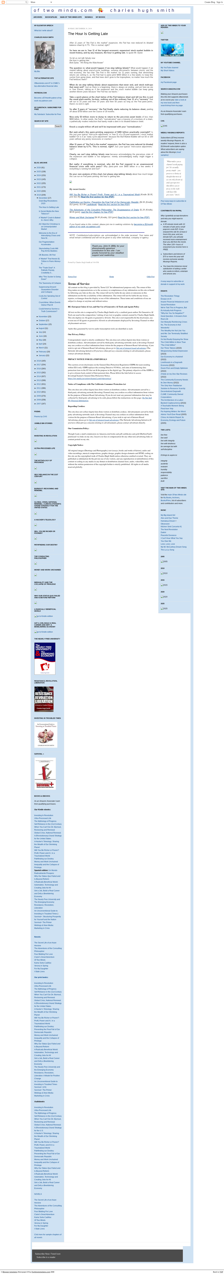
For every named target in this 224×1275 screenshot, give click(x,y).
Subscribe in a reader (46, 1257)
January (42, 355)
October (42, 320)
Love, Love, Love (168, 544)
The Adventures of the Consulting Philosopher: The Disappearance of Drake (104, 210)
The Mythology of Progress (45, 821)
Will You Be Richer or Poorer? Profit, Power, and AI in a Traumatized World (46, 1145)
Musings (89, 17)
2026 (39, 168)
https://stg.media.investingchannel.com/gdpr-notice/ (89, 378)
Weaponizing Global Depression (174, 351)
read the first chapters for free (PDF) (97, 212)
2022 (39, 183)
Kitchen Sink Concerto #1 (171, 527)
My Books (100, 17)
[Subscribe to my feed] (36, 1257)
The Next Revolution (169, 529)
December (43, 198)
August (41, 328)
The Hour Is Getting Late (49, 207)
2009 (39, 396)
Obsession (165, 524)
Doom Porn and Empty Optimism (174, 368)
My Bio (37, 71)
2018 (39, 361)
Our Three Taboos (168, 348)
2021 (39, 187)
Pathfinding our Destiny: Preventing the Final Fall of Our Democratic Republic (47, 1029)
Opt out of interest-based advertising (131, 348)
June (41, 336)
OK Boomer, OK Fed (47, 255)
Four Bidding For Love (43, 954)
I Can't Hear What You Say (172, 538)
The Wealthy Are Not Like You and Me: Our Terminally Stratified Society (174, 333)
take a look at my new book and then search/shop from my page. (173, 103)
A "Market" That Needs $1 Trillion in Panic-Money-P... (50, 261)
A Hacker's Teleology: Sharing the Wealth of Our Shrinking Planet (46, 844)
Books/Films (51, 17)
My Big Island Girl (168, 515)
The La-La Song (167, 550)
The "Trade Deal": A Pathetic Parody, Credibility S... (47, 270)
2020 (39, 191)
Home (111, 276)
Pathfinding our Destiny (44, 859)
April (40, 344)
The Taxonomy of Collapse (50, 283)
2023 (39, 179)
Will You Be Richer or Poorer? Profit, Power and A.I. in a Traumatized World (46, 853)
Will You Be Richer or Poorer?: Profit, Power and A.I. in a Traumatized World (46, 1021)
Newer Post (72, 276)
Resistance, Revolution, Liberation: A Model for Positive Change (47, 1076)
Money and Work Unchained (46, 862)
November (43, 317)
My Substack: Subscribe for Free (47, 114)
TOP (221, 1272)
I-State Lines (39, 971)
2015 (39, 373)
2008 (39, 400)
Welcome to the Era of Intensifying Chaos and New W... (49, 235)
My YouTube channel (169, 68)
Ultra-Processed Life (42, 818)
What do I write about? (43, 30)
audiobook (91, 204)
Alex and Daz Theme (169, 518)
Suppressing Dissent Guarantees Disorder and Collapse (49, 289)
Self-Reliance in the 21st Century (48, 824)
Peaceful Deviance (168, 535)
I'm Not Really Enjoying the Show (174, 339)
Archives (38, 17)
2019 (39, 195)
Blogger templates (10, 1272)
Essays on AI (166, 299)
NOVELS (38, 1194)
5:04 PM (95, 262)
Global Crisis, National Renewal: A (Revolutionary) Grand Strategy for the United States (48, 836)
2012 (39, 384)
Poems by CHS (40, 416)
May (40, 340)
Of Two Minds (39, 960)
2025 (39, 171)
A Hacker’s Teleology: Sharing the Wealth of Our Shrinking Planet (46, 1012)
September (43, 324)
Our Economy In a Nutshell (172, 357)
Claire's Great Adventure (44, 957)
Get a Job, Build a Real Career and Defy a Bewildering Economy (47, 894)
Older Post (151, 276)
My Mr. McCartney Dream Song (174, 547)
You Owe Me (166, 541)
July (40, 332)
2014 (39, 376)
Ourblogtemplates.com (41, 1272)
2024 (39, 175)
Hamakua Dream (168, 521)
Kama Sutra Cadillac (42, 963)
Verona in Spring (41, 966)
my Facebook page (169, 82)
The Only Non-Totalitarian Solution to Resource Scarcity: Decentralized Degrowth (173, 388)
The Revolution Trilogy (170, 296)
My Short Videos (167, 70)
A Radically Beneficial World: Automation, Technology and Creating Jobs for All (46, 885)
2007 (39, 404)
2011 (39, 388)
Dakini (163, 532)
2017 (39, 365)
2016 (39, 369)
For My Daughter (41, 969)
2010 (39, 392)
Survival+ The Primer (43, 922)
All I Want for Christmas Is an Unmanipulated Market (49, 226)
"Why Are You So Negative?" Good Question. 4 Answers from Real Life (174, 316)
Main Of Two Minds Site (71, 17)
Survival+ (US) (40, 1087)
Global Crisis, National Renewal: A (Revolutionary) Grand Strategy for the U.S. (48, 1128)
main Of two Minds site (177, 495)
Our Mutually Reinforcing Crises (174, 322)
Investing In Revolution (43, 815)
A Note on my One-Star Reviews (174, 374)
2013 (39, 380)
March (41, 348)
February (42, 352)
